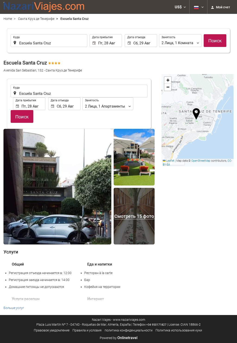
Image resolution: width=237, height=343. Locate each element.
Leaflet (169, 160)
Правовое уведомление (51, 330)
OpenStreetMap (200, 160)
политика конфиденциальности (129, 330)
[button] (180, 7)
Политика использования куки (179, 330)
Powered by (118, 338)
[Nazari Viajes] (43, 7)
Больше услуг (13, 308)
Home (7, 19)
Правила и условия (87, 330)
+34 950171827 (156, 324)
